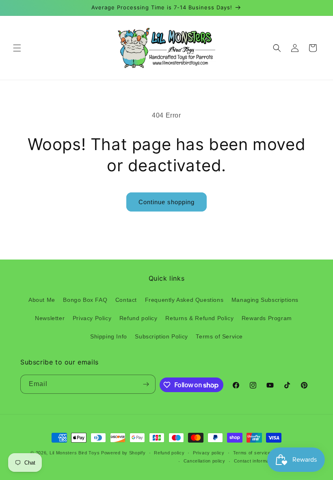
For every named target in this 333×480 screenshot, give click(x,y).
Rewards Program (267, 318)
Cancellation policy (204, 460)
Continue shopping (166, 202)
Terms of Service (219, 336)
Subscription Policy (161, 336)
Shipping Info (108, 336)
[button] (17, 48)
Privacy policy (209, 452)
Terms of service (252, 452)
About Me (41, 300)
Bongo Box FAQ (85, 300)
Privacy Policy (92, 318)
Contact (126, 300)
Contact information (255, 460)
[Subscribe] (146, 384)
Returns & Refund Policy (199, 318)
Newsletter (50, 318)
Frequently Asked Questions (184, 300)
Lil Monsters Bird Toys (74, 452)
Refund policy (138, 318)
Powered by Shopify (123, 452)
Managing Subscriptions (264, 300)
